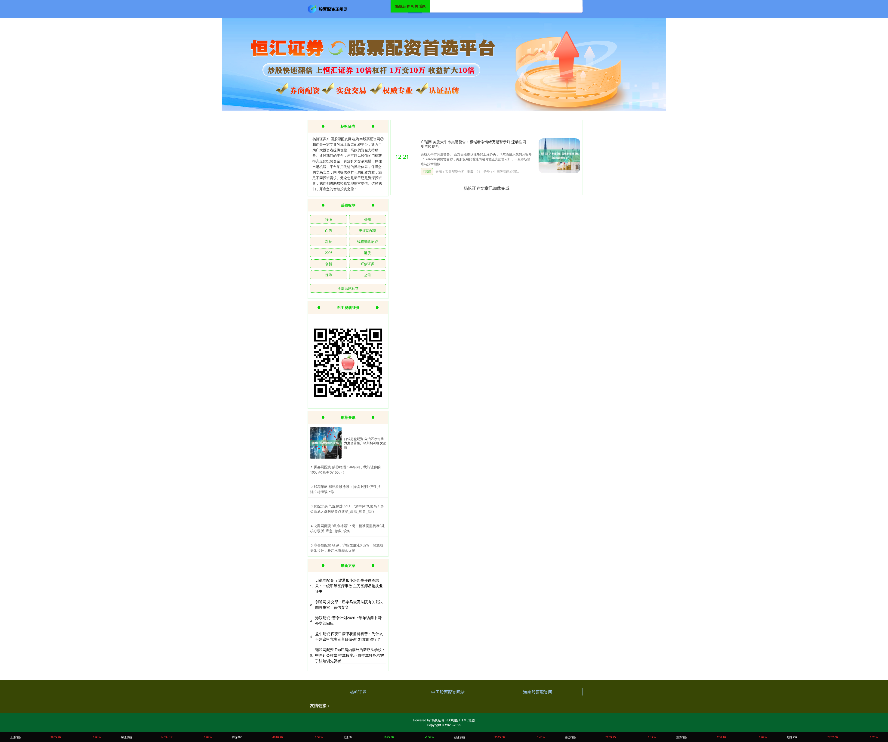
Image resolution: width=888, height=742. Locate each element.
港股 (367, 252)
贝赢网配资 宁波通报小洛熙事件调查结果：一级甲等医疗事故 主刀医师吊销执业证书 (349, 585)
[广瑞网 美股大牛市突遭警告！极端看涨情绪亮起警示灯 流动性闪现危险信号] (559, 155)
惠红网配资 (367, 230)
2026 (328, 252)
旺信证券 (367, 263)
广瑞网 (427, 171)
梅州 (367, 219)
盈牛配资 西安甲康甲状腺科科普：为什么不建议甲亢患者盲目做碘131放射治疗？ (349, 636)
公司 (367, 274)
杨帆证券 (358, 692)
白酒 (328, 230)
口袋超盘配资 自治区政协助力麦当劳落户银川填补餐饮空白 (365, 442)
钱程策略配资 (367, 241)
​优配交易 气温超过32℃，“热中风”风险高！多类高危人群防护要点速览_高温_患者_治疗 (347, 508)
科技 (328, 241)
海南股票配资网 (537, 692)
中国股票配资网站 (448, 692)
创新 (328, 263)
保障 (328, 274)
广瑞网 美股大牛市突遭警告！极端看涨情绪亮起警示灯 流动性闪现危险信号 (473, 144)
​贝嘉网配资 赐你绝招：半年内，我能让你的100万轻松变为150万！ (345, 469)
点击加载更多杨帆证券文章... (486, 188)
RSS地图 (451, 720)
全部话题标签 (348, 288)
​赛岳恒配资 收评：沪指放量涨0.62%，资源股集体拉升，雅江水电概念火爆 (346, 548)
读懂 (328, 219)
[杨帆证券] (328, 8)
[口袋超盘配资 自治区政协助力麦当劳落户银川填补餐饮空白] (326, 443)
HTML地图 (467, 720)
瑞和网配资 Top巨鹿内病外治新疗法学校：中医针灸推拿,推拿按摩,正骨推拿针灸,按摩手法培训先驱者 (350, 655)
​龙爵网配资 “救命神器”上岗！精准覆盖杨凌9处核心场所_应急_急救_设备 (347, 528)
